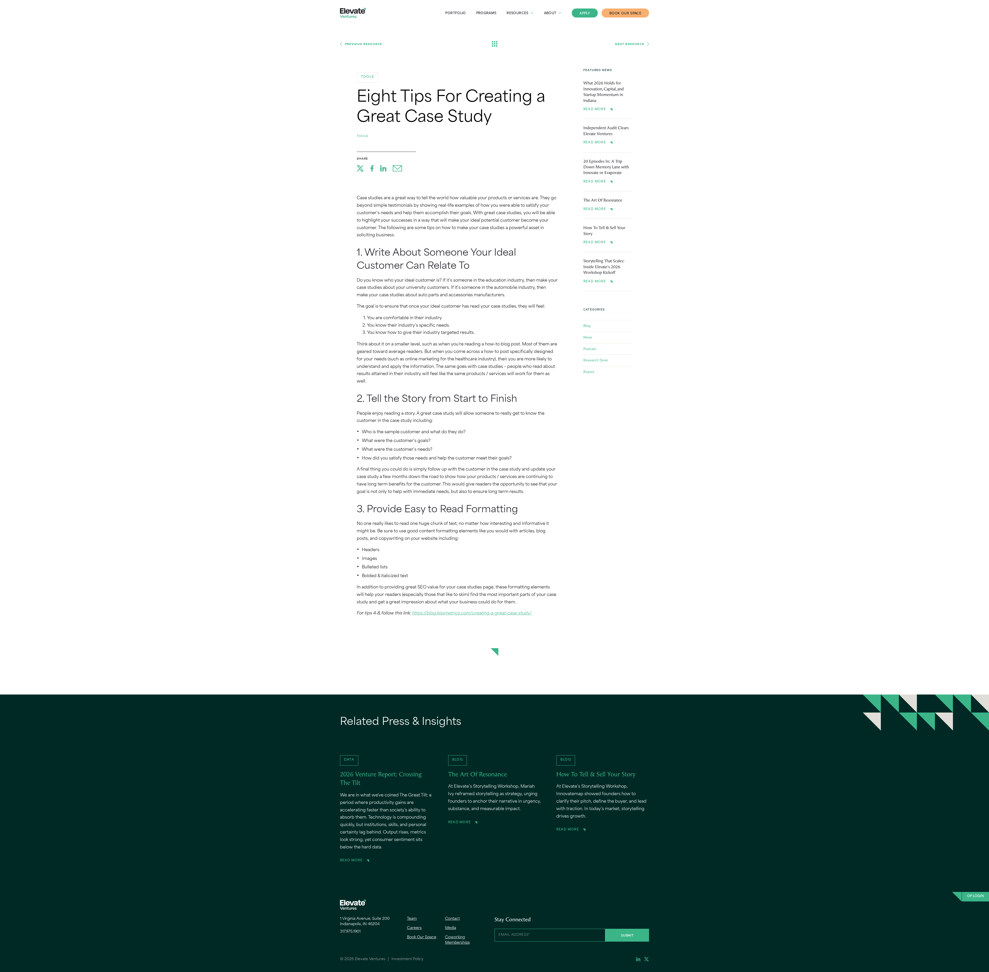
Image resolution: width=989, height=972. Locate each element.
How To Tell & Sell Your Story (604, 231)
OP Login (975, 896)
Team (412, 919)
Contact (452, 919)
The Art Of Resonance (602, 200)
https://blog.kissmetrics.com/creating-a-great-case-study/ (472, 613)
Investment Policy (407, 959)
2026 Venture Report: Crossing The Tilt (381, 779)
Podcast (589, 348)
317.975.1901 (350, 932)
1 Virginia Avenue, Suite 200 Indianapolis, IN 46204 (365, 921)
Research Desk (595, 360)
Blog (587, 325)
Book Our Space (625, 13)
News (587, 337)
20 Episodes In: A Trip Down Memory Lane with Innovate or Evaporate (606, 167)
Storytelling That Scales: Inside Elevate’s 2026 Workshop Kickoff (604, 267)
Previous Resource (363, 44)
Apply (584, 13)
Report (588, 371)
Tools (362, 136)
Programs (486, 12)
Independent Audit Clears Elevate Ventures (606, 131)
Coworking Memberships (457, 940)
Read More (594, 109)
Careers (414, 928)
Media (450, 928)
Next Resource (629, 44)
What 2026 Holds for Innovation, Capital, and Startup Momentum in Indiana (603, 92)
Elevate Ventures (353, 13)
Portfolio (455, 12)
